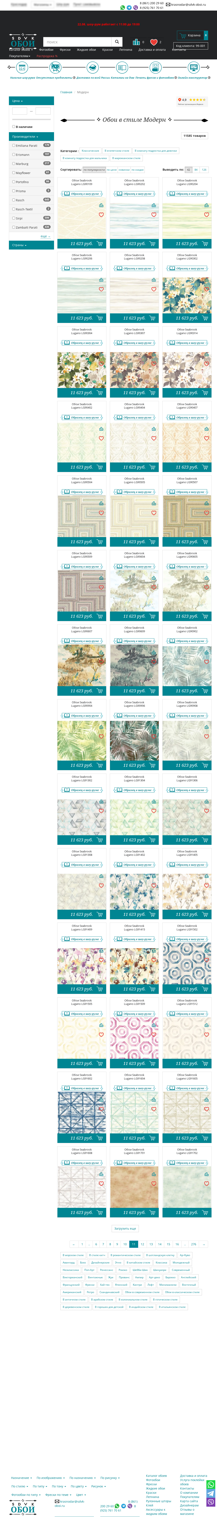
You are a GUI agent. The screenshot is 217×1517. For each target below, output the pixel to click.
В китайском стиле (138, 1262)
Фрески (65, 50)
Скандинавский (110, 1292)
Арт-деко (154, 1277)
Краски (107, 50)
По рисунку (109, 1478)
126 (204, 169)
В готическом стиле (165, 1299)
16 (177, 1244)
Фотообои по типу (25, 1495)
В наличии (23, 127)
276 (193, 1244)
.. (89, 1244)
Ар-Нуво (185, 1255)
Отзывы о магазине (187, 1511)
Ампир (139, 1277)
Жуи (110, 1277)
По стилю (18, 1486)
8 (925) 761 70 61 (152, 8)
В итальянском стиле (172, 1307)
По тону (58, 1486)
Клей (149, 1505)
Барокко (170, 1277)
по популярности (94, 169)
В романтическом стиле (126, 1255)
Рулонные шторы (158, 1501)
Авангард (69, 1262)
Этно (118, 1262)
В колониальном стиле (133, 1299)
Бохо (83, 1262)
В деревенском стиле (76, 1307)
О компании (189, 1493)
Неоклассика (71, 1270)
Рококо (123, 1270)
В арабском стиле (102, 1299)
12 (142, 1244)
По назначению (82, 1478)
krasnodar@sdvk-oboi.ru (188, 5)
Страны (18, 245)
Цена (16, 101)
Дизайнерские (100, 1262)
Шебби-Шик (140, 1270)
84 (196, 169)
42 (188, 169)
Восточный (189, 1285)
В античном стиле (74, 1299)
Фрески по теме (57, 1495)
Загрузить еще (125, 1228)
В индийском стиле (141, 1307)
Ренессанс (106, 1270)
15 (168, 1244)
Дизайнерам (189, 1505)
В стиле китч (97, 1255)
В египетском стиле (117, 150)
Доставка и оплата (152, 50)
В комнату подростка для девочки (156, 150)
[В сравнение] (101, 205)
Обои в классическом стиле (182, 1292)
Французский (71, 1285)
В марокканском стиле (126, 158)
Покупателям (18, 56)
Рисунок (97, 1486)
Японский (121, 1285)
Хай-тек (105, 1285)
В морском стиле (73, 1255)
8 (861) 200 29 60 (152, 3)
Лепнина (125, 50)
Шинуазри (159, 1270)
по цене (112, 169)
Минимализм (168, 1285)
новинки (124, 169)
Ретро (90, 1292)
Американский (72, 1292)
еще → (46, 236)
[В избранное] (101, 214)
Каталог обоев (20, 50)
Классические (90, 150)
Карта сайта (189, 1501)
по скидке (138, 169)
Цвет (80, 1495)
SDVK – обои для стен (23, 41)
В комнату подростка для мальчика (85, 158)
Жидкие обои (86, 50)
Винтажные (95, 1277)
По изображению (50, 1478)
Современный (181, 1270)
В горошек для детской (109, 1307)
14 (159, 1244)
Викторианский (72, 1277)
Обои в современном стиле (142, 1292)
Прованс (124, 1277)
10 (125, 1244)
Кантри (137, 1285)
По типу (39, 1486)
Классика (161, 1262)
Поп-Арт (89, 1270)
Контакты (179, 50)
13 (151, 1244)
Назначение (20, 1478)
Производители (24, 136)
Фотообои (46, 50)
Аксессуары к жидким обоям (156, 1511)
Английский (188, 1277)
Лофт (150, 1285)
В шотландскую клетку (160, 1255)
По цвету (78, 1486)
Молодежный (181, 1262)
